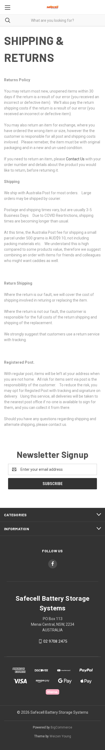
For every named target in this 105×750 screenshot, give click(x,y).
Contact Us (75, 159)
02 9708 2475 (55, 641)
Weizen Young (60, 736)
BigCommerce (61, 727)
